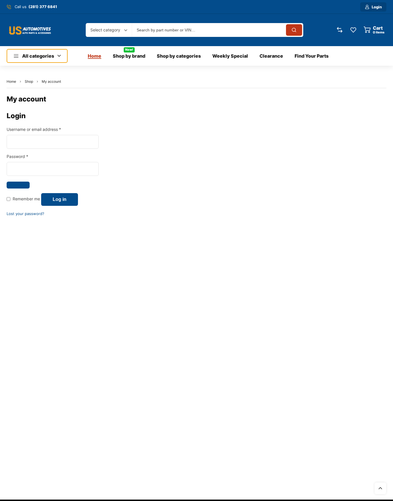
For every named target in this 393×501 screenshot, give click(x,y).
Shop (29, 81)
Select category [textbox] (105, 29)
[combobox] (109, 30)
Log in (59, 199)
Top (380, 488)
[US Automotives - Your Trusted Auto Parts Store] (30, 30)
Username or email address (42, 129)
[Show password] (18, 185)
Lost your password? (25, 213)
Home (11, 81)
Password (26, 156)
